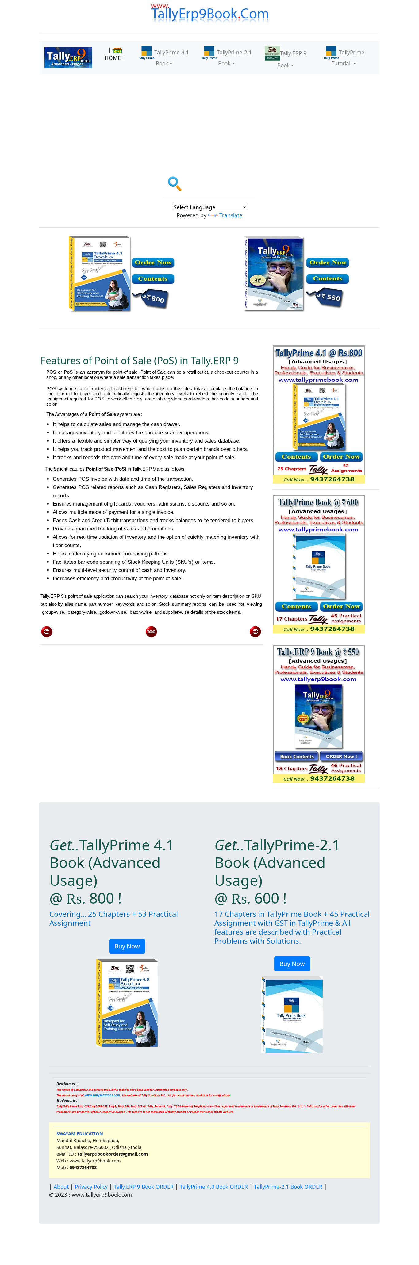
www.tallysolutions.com (102, 1095)
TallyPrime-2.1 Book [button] (234, 58)
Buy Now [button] (127, 946)
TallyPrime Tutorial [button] (348, 58)
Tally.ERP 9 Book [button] (291, 59)
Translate (230, 215)
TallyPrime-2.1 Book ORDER (288, 1186)
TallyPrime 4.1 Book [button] (171, 58)
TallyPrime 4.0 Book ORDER (214, 1186)
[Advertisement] (209, 120)
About (61, 1186)
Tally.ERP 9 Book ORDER (144, 1186)
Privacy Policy (91, 1186)
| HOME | (115, 53)
